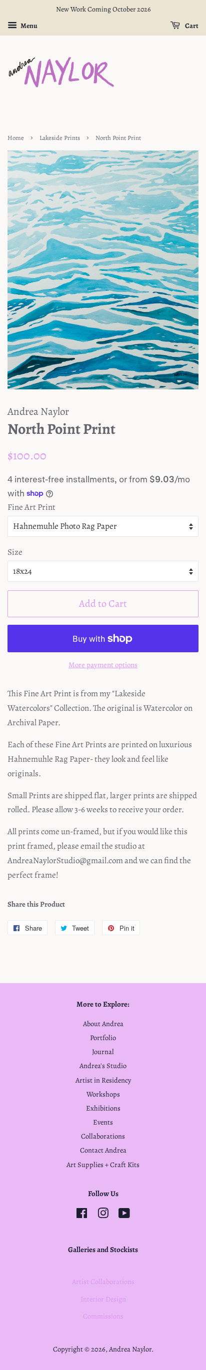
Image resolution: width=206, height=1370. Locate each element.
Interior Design (103, 1299)
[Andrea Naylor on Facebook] (82, 1215)
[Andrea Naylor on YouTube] (124, 1215)
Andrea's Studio (103, 1066)
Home (16, 137)
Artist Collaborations (103, 1282)
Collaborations (103, 1136)
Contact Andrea (103, 1150)
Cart (191, 25)
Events (103, 1122)
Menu (29, 25)
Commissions (103, 1316)
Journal (103, 1052)
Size (15, 552)
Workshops (103, 1094)
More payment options (103, 665)
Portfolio (103, 1038)
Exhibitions (103, 1108)
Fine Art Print (32, 507)
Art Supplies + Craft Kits (103, 1165)
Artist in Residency (103, 1080)
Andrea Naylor (130, 1349)
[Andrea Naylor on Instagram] (103, 1215)
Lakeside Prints (60, 137)
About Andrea (103, 1024)
